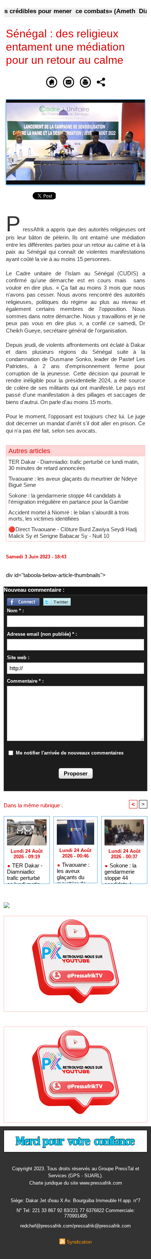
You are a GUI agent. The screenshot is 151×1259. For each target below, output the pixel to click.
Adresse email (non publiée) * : (42, 634)
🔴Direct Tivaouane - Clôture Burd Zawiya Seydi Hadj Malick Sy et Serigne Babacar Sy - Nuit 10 (72, 532)
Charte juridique (45, 1183)
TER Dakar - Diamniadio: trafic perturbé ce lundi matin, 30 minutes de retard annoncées (73, 465)
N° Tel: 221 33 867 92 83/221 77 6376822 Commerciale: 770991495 (75, 1213)
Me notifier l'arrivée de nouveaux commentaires (70, 753)
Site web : (18, 657)
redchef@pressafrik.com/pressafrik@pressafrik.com (75, 1226)
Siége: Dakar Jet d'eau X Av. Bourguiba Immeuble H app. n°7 (75, 1200)
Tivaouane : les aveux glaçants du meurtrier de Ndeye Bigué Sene (73, 871)
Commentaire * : (25, 681)
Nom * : (15, 610)
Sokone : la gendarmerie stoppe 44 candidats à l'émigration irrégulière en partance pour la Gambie (68, 498)
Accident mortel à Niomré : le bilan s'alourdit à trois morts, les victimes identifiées (68, 515)
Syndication (79, 1242)
